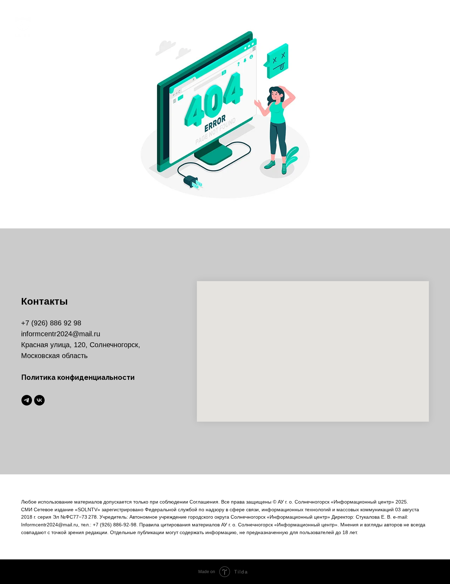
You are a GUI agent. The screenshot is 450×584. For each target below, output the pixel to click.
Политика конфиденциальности (78, 377)
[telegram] (413, 26)
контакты (315, 26)
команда (275, 26)
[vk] (429, 26)
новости (237, 26)
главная (199, 26)
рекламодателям (368, 26)
